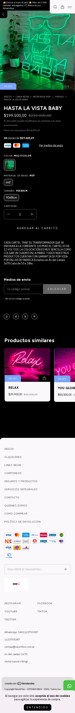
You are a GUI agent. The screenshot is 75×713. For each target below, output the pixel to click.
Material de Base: (19, 175)
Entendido (37, 707)
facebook (45, 603)
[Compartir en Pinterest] (34, 317)
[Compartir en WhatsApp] (7, 317)
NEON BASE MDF (42, 96)
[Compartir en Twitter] (25, 317)
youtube (11, 611)
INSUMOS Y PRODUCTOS (21, 481)
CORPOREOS (13, 473)
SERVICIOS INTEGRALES (21, 489)
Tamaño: (16, 190)
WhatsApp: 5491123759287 (21, 632)
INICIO (9, 449)
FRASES (59, 96)
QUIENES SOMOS (16, 505)
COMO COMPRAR (16, 513)
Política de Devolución (22, 521)
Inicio (8, 96)
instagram (12, 603)
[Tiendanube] (19, 684)
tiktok (42, 611)
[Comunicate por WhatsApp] (69, 686)
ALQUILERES (13, 457)
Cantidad (10, 205)
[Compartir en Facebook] (16, 317)
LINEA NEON (22, 96)
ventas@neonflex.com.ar (19, 646)
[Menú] (69, 7)
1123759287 (12, 639)
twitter (10, 619)
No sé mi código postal (17, 298)
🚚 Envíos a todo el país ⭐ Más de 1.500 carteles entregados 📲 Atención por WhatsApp (25, 5)
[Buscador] (55, 7)
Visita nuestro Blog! (16, 661)
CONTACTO (11, 497)
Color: (18, 155)
